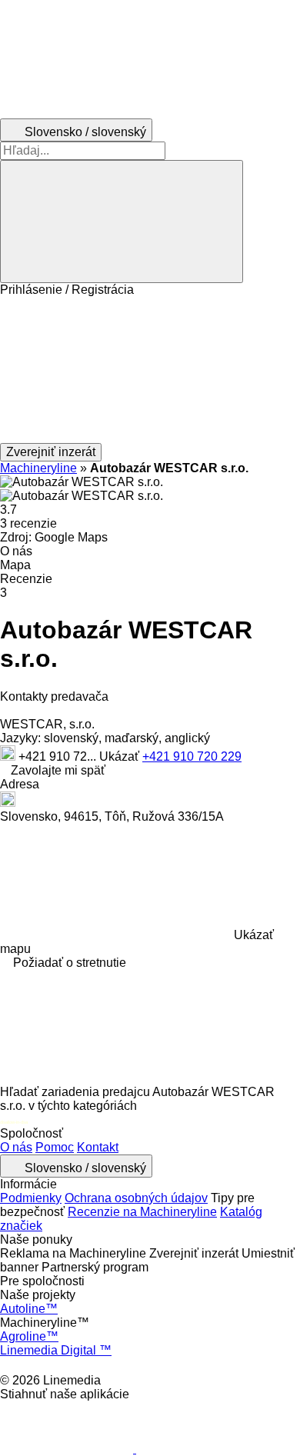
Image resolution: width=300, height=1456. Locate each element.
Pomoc (54, 1147)
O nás (16, 1147)
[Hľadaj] (121, 221)
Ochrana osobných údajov (136, 1197)
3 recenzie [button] (28, 523)
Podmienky (31, 1197)
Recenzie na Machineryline (142, 1211)
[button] (150, 370)
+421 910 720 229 (192, 756)
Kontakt (97, 1147)
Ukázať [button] (120, 756)
